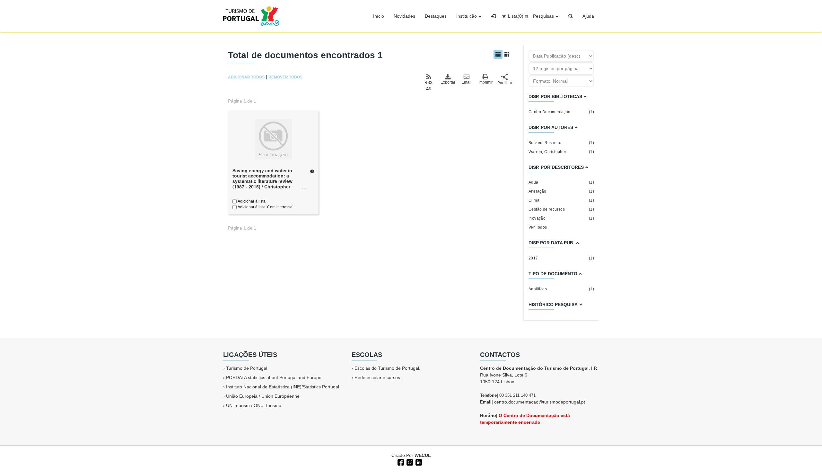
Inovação (561, 218)
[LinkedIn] (418, 461)
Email (466, 82)
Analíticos (561, 289)
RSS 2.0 (428, 85)
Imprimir (485, 82)
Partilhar (504, 83)
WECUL (423, 455)
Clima (561, 200)
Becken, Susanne (561, 143)
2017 (561, 258)
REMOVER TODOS (285, 77)
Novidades (404, 16)
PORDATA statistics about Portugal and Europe (273, 377)
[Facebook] (400, 461)
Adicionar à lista (251, 201)
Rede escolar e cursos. (377, 377)
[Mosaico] (507, 54)
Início (378, 16)
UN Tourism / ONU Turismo (253, 405)
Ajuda (588, 16)
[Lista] (498, 54)
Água (561, 182)
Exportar (448, 82)
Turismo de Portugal (246, 368)
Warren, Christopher (561, 152)
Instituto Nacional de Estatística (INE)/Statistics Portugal (282, 386)
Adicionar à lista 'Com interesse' (265, 207)
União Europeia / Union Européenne (263, 396)
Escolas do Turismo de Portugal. (387, 368)
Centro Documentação (561, 112)
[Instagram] (409, 461)
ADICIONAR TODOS (246, 77)
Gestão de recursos (561, 209)
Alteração (561, 191)
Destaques (436, 16)
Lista (515, 16)
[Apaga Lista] (525, 16)
